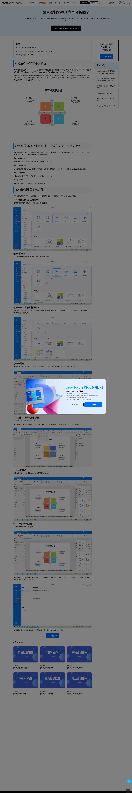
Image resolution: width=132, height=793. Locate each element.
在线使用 (93, 404)
